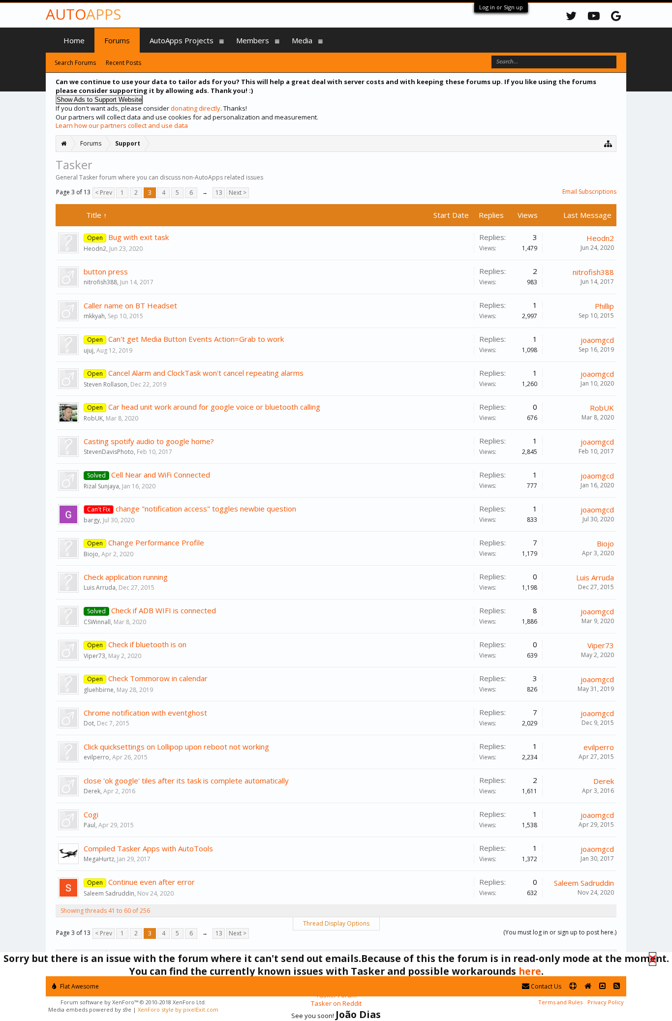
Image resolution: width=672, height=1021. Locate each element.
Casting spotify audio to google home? (149, 441)
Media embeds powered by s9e (89, 1009)
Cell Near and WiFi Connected (160, 475)
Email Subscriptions (589, 191)
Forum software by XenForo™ (133, 1002)
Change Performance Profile (156, 542)
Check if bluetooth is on (147, 644)
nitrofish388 (100, 282)
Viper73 (94, 656)
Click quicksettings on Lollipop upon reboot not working (176, 746)
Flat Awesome (79, 986)
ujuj (88, 350)
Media (302, 40)
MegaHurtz (99, 859)
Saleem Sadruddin (109, 893)
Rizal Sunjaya (101, 486)
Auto (83, 14)
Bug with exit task (138, 237)
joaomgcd (597, 340)
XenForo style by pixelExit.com (178, 1009)
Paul (89, 825)
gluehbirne (99, 690)
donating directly (195, 108)
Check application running (126, 577)
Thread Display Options (336, 923)
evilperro (96, 757)
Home (74, 40)
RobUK (93, 418)
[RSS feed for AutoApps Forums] (617, 986)
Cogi (91, 814)
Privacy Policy (605, 1002)
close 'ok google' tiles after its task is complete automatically (186, 780)
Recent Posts (123, 63)
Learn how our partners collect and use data (122, 125)
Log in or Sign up (501, 7)
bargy (92, 520)
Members (252, 40)
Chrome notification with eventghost (145, 713)
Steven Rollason (105, 384)
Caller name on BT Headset (130, 305)
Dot (89, 723)
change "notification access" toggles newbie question (206, 508)
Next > (237, 192)
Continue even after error (151, 882)
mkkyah (94, 316)
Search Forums (75, 63)
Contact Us (545, 986)
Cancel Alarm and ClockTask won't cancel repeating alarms (206, 373)
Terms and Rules (560, 1002)
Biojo (91, 554)
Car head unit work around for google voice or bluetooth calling (214, 407)
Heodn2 (95, 248)
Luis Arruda (100, 587)
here (530, 971)
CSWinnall (97, 622)
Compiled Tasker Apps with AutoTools (148, 848)
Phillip (604, 306)
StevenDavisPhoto (109, 452)
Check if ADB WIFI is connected (163, 610)
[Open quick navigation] (608, 143)
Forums (117, 40)
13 (218, 192)
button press (106, 271)
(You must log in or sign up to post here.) (559, 932)
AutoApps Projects (182, 40)
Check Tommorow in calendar (158, 678)
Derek (92, 791)
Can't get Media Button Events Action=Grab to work (196, 339)
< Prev (103, 192)
